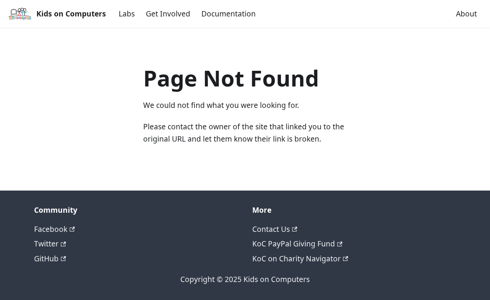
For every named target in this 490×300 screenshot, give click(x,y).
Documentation (228, 13)
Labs (127, 13)
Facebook (50, 229)
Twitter (46, 243)
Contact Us (271, 229)
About (466, 13)
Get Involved (168, 13)
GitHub (46, 258)
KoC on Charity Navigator (296, 258)
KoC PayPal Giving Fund (293, 243)
